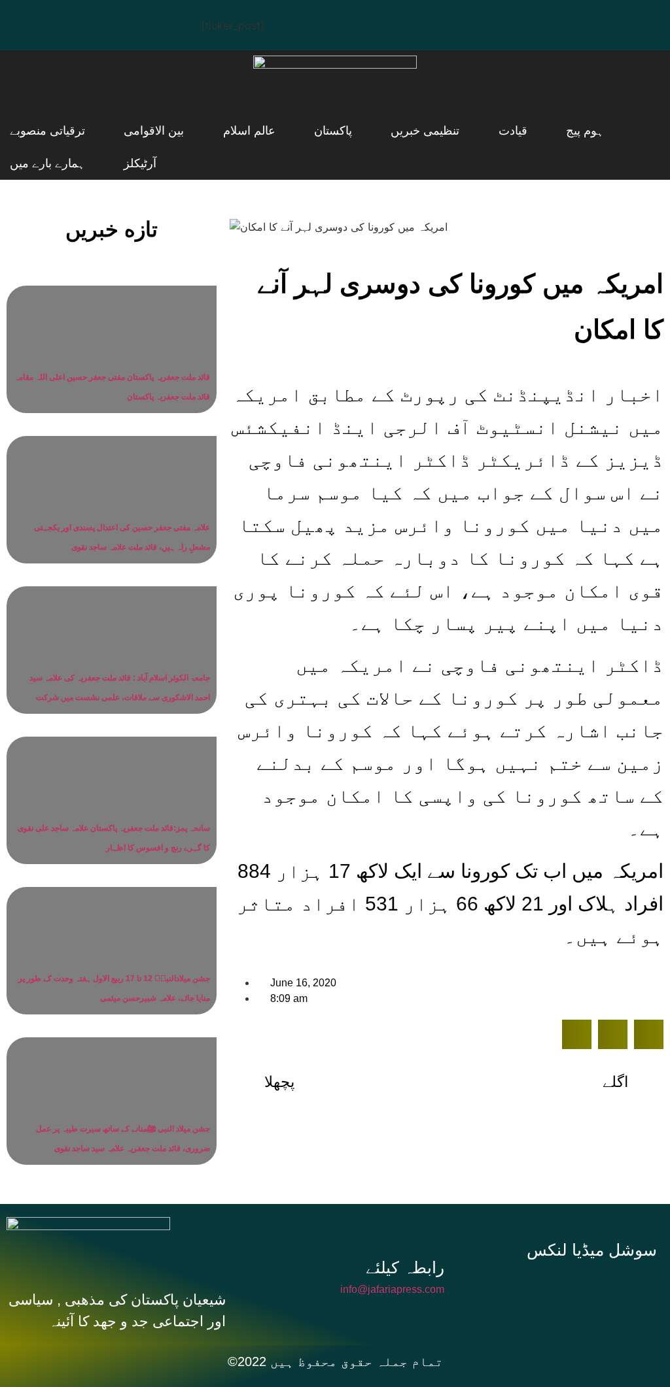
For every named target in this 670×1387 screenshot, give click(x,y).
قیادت (488, 130)
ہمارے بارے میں (47, 163)
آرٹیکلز (26, 130)
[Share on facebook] (576, 1034)
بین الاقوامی (194, 130)
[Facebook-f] (509, 1287)
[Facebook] (29, 23)
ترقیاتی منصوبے (103, 130)
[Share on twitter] (612, 1034)
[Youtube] (108, 23)
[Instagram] (147, 23)
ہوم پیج (545, 130)
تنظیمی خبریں (417, 130)
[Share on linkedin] (648, 1034)
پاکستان (341, 130)
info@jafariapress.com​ (392, 1289)
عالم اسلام (273, 130)
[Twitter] (68, 23)
